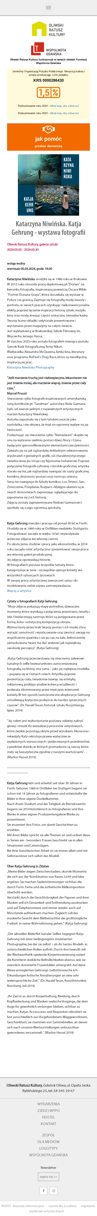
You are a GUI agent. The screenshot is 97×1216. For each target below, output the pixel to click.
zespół (48, 1135)
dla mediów (48, 1142)
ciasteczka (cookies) (62, 1206)
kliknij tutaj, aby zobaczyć (64, 105)
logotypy (48, 1148)
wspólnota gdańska (48, 1155)
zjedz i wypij (48, 1111)
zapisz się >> (48, 1177)
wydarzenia (48, 1104)
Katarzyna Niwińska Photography (30, 367)
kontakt (48, 1124)
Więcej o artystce (19, 591)
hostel (48, 1117)
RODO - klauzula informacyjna (23, 1206)
